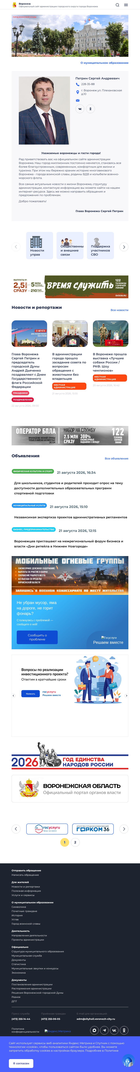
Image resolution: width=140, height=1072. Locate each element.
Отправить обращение (26, 870)
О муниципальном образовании (104, 62)
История (17, 915)
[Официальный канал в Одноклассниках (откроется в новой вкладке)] (124, 1030)
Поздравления (22, 399)
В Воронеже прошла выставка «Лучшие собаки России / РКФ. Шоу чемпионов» (110, 362)
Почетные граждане (24, 911)
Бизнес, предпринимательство (33, 529)
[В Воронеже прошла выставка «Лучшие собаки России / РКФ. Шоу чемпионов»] (110, 333)
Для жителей (20, 882)
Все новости (119, 310)
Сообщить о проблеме (37, 637)
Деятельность (21, 931)
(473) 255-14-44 (21, 1019)
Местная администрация (64, 386)
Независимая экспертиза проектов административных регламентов (70, 517)
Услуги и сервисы (23, 895)
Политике (111, 1050)
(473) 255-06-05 (50, 1019)
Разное (16, 997)
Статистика (19, 964)
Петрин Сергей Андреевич (97, 78)
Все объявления (116, 458)
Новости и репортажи (26, 886)
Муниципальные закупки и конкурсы (35, 968)
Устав (15, 919)
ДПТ (14, 1001)
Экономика (19, 972)
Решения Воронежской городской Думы (37, 992)
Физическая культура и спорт (32, 471)
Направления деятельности (29, 935)
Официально (20, 947)
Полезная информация (26, 890)
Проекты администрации (28, 939)
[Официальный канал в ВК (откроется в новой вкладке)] (114, 1030)
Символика (19, 906)
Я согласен (21, 1063)
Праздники (20, 393)
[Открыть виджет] (128, 1060)
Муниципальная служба (27, 955)
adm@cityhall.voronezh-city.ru (96, 1019)
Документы (19, 959)
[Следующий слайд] (127, 696)
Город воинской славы (26, 923)
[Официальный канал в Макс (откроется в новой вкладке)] (94, 1030)
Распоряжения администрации (32, 988)
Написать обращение (25, 874)
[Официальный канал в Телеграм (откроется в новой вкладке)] (104, 1030)
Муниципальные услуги (29, 505)
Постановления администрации (32, 984)
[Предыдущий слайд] (13, 696)
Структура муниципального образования (38, 951)
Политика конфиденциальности (25, 1030)
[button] (124, 246)
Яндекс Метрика (80, 1043)
